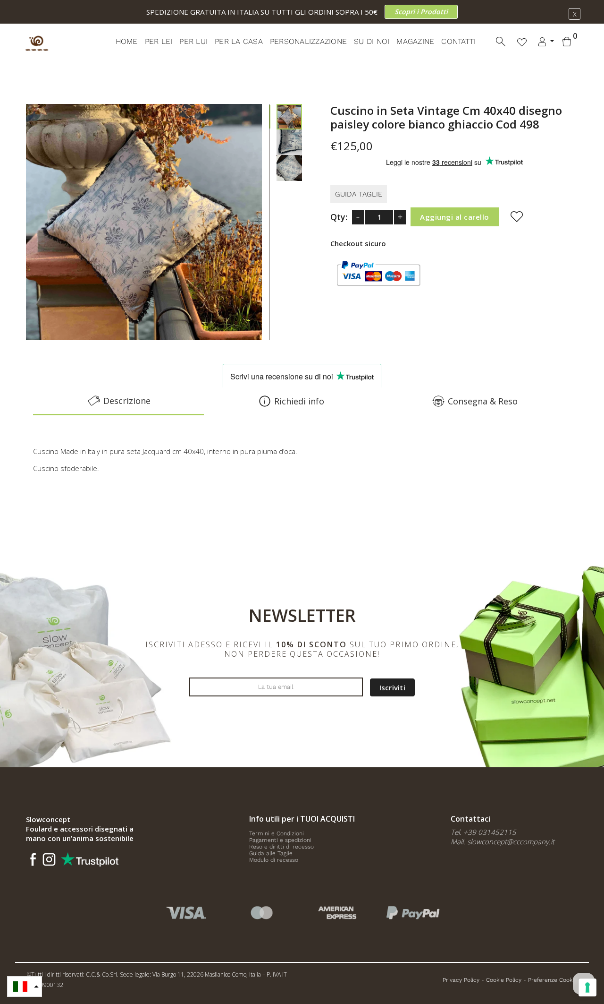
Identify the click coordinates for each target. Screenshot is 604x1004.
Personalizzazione (308, 41)
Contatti (458, 41)
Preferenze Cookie (552, 980)
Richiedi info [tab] (299, 401)
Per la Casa (239, 41)
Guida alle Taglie (271, 853)
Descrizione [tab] (127, 400)
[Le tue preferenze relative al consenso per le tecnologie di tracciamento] (587, 987)
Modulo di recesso (273, 860)
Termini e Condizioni (276, 833)
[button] (24, 986)
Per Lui (193, 41)
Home (127, 41)
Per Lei (159, 41)
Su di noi (371, 41)
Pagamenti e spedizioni (280, 840)
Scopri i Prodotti (421, 11)
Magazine (415, 41)
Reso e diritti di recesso (281, 846)
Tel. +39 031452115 (483, 832)
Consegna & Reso (483, 401)
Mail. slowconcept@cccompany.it (502, 841)
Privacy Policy (461, 980)
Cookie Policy (503, 980)
